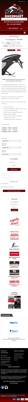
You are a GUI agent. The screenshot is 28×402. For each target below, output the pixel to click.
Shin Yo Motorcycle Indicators (14, 285)
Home (3, 43)
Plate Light (4, 138)
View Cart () (21, 1)
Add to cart (14, 169)
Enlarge (13, 76)
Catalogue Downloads (19, 354)
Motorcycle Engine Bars (6, 364)
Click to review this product (14, 191)
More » (20, 378)
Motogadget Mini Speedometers (14, 266)
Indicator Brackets (4, 151)
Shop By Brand (4, 355)
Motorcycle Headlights (6, 357)
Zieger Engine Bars (14, 249)
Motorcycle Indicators (5, 359)
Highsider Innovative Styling (14, 258)
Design (8, 396)
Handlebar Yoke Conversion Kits (14, 238)
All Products (19, 45)
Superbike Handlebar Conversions (5, 362)
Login (21, 28)
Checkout (14, 210)
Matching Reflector (4, 144)
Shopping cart (15, 202)
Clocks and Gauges (18, 356)
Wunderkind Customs (18, 357)
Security (16, 359)
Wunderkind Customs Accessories (14, 277)
